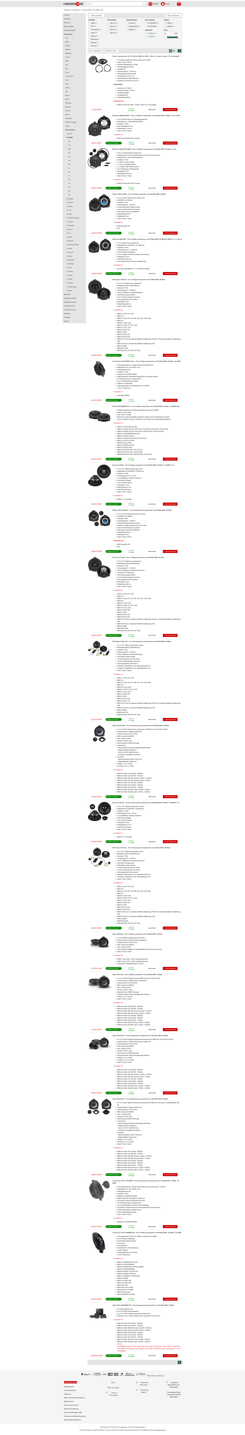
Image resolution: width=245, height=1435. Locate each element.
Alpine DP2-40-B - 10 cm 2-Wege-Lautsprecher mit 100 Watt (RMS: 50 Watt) (137, 934)
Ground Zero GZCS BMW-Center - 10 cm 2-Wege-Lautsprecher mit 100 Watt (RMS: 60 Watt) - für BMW (146, 361)
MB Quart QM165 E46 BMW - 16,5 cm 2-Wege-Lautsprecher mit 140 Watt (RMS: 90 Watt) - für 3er (144, 149)
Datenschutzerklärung (71, 1409)
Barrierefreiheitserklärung (72, 1420)
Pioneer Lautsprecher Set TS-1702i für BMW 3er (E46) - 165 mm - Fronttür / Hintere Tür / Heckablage (145, 56)
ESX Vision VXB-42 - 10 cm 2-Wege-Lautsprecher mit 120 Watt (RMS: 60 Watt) (138, 557)
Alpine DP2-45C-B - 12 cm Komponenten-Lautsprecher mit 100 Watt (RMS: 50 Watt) (140, 1035)
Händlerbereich (69, 1386)
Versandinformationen (160, 1430)
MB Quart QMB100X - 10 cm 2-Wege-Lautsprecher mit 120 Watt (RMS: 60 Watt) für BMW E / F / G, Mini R (147, 239)
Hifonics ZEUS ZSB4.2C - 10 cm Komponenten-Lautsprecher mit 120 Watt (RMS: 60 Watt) (142, 510)
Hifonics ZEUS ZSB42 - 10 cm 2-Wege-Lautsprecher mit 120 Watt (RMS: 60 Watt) (139, 194)
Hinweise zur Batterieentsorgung (74, 1416)
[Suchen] (144, 4)
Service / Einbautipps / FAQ (73, 1412)
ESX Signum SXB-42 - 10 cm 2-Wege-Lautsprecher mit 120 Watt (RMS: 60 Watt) (138, 279)
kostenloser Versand (112, 143)
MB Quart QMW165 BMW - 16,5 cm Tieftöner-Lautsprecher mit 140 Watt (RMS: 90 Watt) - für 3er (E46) (146, 115)
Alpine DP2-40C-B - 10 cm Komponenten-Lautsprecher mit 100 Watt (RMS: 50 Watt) (140, 1099)
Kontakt (155, 4)
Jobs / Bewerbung (70, 1390)
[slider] (165, 37)
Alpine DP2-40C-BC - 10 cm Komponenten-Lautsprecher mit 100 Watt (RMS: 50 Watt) (140, 725)
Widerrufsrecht (69, 1401)
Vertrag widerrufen (70, 1382)
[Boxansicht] (174, 50)
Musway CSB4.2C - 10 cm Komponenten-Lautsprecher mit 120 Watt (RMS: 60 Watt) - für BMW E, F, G (146, 802)
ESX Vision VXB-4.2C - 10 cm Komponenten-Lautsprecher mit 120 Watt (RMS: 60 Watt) (141, 848)
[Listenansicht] (170, 50)
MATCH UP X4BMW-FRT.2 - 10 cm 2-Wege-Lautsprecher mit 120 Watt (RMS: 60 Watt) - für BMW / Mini (146, 406)
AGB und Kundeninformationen (74, 1397)
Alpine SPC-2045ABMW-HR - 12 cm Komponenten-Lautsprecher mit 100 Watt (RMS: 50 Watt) (143, 1305)
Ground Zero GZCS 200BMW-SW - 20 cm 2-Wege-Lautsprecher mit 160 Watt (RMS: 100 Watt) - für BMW (146, 1232)
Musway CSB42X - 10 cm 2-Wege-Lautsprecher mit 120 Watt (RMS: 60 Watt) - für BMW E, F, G (143, 465)
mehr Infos (152, 109)
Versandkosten (123, 1427)
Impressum (67, 1394)
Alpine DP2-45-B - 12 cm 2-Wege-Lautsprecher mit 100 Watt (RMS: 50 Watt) (137, 974)
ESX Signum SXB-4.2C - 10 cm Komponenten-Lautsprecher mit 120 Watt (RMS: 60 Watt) (141, 641)
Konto (167, 4)
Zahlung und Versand (71, 1405)
